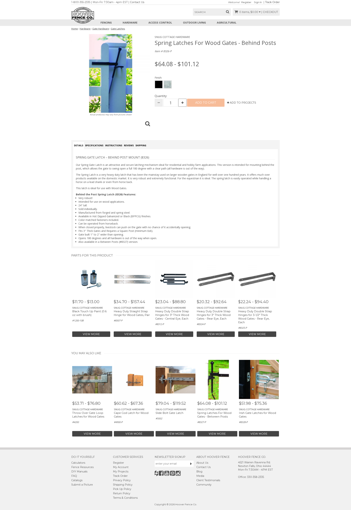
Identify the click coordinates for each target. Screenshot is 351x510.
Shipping (140, 145)
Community (204, 484)
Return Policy (121, 493)
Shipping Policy (123, 484)
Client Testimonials (208, 480)
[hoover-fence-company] (156, 473)
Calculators (78, 462)
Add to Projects (242, 102)
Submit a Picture (82, 484)
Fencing (106, 22)
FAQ (74, 476)
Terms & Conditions (125, 497)
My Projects (120, 471)
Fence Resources (82, 467)
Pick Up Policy (122, 489)
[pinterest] (172, 473)
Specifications (94, 145)
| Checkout (269, 12)
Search (200, 12)
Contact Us (137, 2)
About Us (202, 462)
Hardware (130, 22)
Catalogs (76, 480)
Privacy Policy (122, 480)
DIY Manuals (79, 471)
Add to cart (205, 102)
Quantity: (161, 96)
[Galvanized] (168, 84)
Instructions (113, 145)
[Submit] (191, 464)
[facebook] (161, 473)
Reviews (129, 145)
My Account (121, 467)
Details (78, 145)
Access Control (160, 22)
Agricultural (226, 22)
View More (91, 334)
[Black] (159, 84)
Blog (199, 471)
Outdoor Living (194, 22)
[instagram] (178, 473)
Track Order (272, 2)
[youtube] (166, 473)
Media (200, 476)
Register (246, 2)
